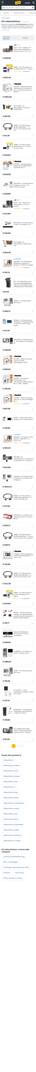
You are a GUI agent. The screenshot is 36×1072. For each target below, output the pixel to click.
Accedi (27, 3)
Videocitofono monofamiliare (13, 803)
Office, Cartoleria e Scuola (12, 878)
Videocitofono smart (10, 792)
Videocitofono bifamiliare (12, 835)
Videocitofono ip (9, 787)
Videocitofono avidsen (11, 830)
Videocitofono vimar (10, 781)
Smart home (19, 873)
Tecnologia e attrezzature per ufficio (16, 867)
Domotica (6, 873)
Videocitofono (6, 18)
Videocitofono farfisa (10, 798)
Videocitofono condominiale (13, 824)
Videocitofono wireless (11, 765)
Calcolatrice (6, 13)
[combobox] (18, 7)
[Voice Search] (33, 8)
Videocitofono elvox (10, 814)
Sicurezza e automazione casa (14, 856)
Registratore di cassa (19, 13)
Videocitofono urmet (10, 771)
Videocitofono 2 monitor (12, 841)
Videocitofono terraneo (11, 776)
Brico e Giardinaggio (10, 862)
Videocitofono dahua (10, 819)
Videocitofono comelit (11, 808)
